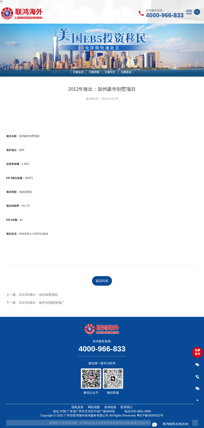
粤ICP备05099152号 (150, 415)
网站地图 (94, 407)
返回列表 (102, 280)
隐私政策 (77, 407)
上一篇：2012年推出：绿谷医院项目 (32, 294)
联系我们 (126, 407)
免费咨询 (197, 352)
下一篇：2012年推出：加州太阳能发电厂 (35, 302)
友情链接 (110, 407)
